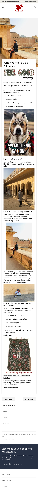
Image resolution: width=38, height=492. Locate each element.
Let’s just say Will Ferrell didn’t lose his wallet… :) (17, 377)
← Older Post (8, 399)
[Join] (33, 464)
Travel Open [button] (6, 474)
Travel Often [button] (6, 480)
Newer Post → (30, 399)
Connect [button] (5, 486)
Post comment (9, 440)
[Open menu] (4, 7)
